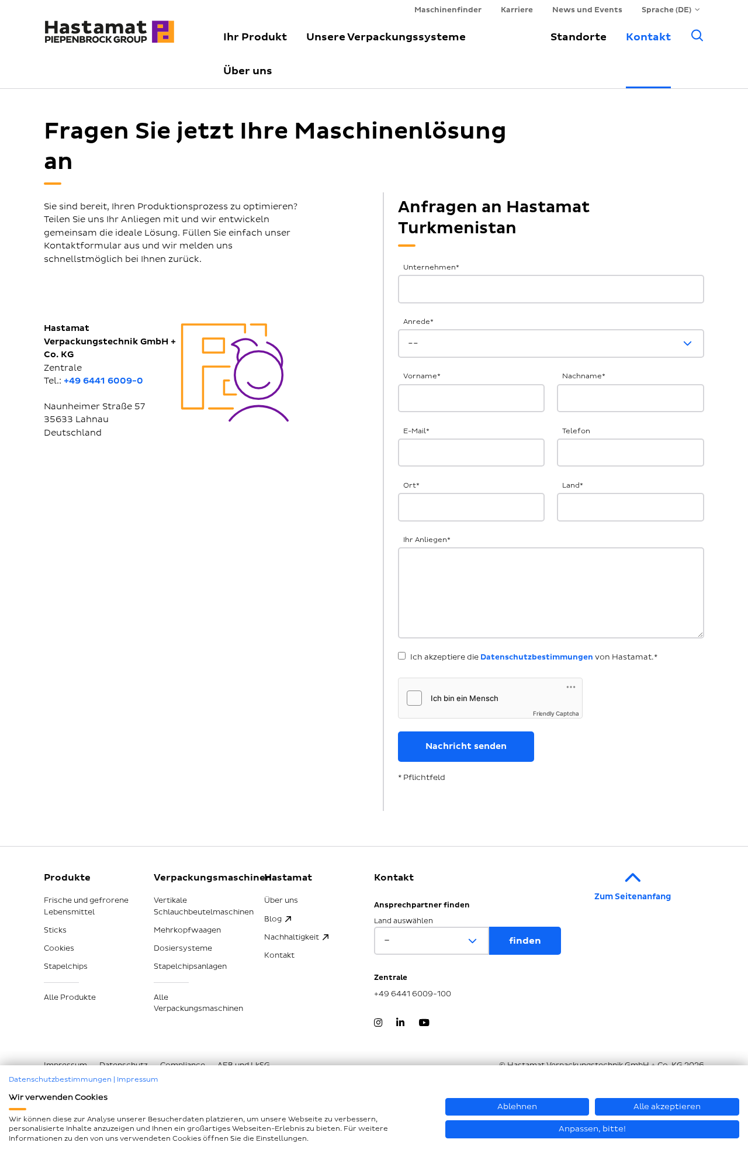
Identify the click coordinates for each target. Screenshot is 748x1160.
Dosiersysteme (183, 948)
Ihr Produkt (255, 37)
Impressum (137, 1079)
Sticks (55, 930)
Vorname (422, 376)
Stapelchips (66, 966)
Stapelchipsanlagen (190, 966)
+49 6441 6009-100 (412, 994)
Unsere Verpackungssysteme (386, 37)
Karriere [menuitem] (517, 10)
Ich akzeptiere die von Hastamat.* (533, 657)
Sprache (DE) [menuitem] (666, 10)
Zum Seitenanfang (632, 897)
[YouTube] (424, 1024)
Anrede (418, 321)
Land (572, 485)
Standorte (578, 37)
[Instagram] (378, 1024)
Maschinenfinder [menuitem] (448, 10)
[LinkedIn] (400, 1024)
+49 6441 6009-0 (103, 380)
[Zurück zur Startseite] (120, 26)
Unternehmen (431, 267)
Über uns (247, 71)
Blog (273, 919)
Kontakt (648, 37)
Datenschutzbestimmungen (536, 657)
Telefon (576, 431)
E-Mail (416, 431)
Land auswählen (403, 921)
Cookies (59, 948)
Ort (411, 485)
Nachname (583, 376)
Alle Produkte (70, 997)
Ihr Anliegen (427, 540)
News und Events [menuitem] (587, 10)
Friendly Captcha (556, 713)
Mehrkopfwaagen (187, 930)
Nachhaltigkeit (291, 937)
